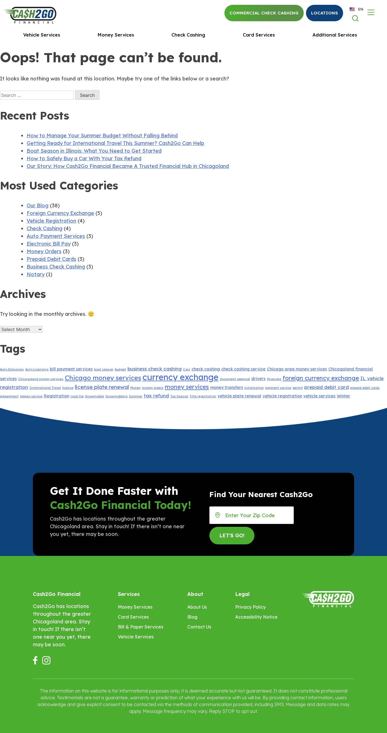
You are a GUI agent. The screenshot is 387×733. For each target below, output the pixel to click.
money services (187, 386)
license (67, 388)
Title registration (203, 396)
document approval (235, 379)
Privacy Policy (250, 607)
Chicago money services (103, 378)
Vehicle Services (41, 35)
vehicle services (319, 396)
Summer (135, 396)
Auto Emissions (12, 369)
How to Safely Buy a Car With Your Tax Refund (84, 158)
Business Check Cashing (56, 266)
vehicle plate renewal (239, 396)
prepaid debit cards (365, 388)
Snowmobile (94, 396)
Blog (192, 617)
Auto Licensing (36, 369)
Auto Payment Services (56, 236)
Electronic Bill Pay (49, 243)
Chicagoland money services (40, 379)
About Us (197, 607)
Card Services (259, 35)
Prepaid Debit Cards (51, 259)
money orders (152, 388)
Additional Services (334, 35)
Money (135, 388)
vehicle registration (282, 396)
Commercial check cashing (264, 13)
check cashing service (243, 369)
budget (120, 369)
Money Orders (44, 251)
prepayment (9, 396)
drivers (258, 378)
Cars (186, 369)
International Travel (45, 388)
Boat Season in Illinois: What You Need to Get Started (94, 151)
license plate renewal (102, 386)
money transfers (226, 387)
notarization (254, 388)
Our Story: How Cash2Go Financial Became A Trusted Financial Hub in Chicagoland (128, 166)
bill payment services (71, 369)
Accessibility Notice (256, 617)
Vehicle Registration (51, 221)
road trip (77, 396)
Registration (56, 396)
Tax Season (179, 396)
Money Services (116, 35)
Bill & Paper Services (140, 627)
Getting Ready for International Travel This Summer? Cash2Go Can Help (115, 143)
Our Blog (37, 205)
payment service (278, 388)
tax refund (156, 396)
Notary (35, 274)
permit (298, 388)
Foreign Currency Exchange (60, 213)
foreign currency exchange (321, 378)
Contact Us (199, 627)
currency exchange (180, 377)
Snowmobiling (116, 396)
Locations (324, 13)
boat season (103, 369)
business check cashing (154, 369)
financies (274, 379)
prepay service (31, 396)
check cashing (206, 369)
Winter (343, 396)
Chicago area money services (297, 369)
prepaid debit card (326, 387)
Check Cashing (188, 35)
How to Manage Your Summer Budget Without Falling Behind (102, 135)
